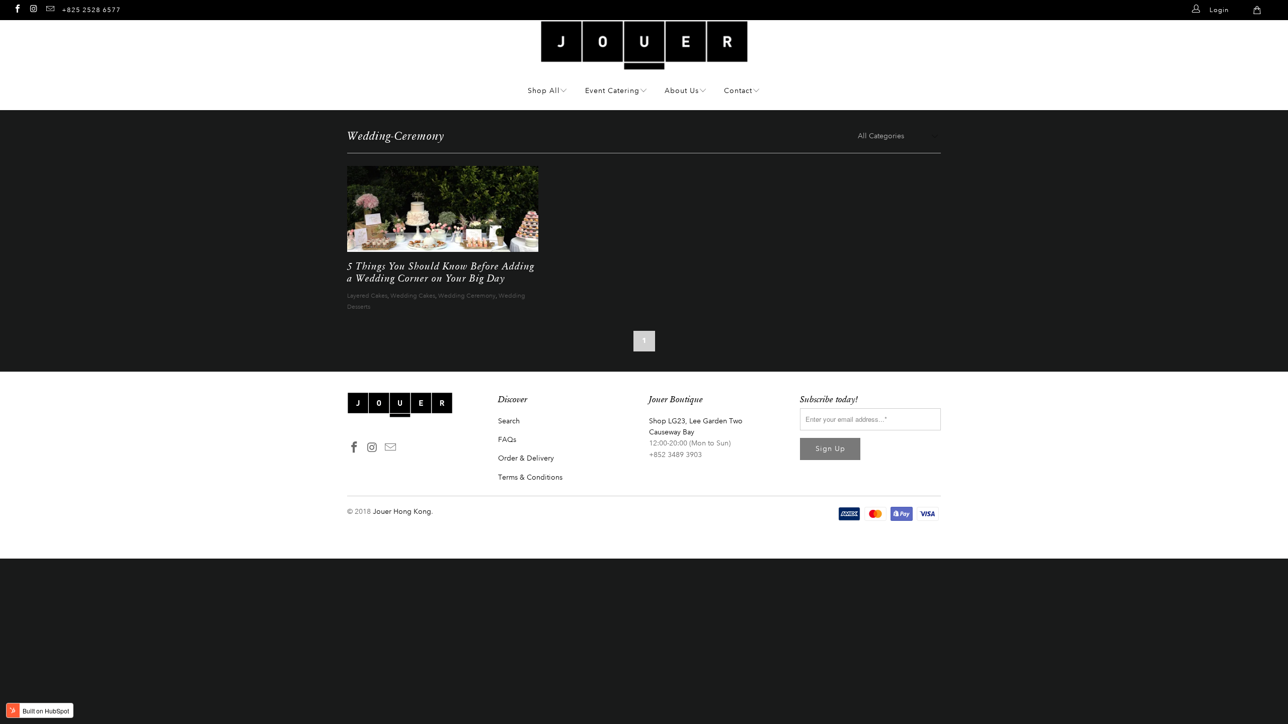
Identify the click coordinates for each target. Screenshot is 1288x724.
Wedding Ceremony (467, 295)
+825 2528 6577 (91, 10)
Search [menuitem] (509, 421)
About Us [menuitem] (682, 90)
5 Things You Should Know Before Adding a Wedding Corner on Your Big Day (440, 271)
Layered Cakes (367, 295)
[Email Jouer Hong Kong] (49, 9)
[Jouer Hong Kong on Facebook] (17, 9)
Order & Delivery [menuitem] (526, 458)
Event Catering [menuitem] (612, 90)
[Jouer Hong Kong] (644, 64)
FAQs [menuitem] (507, 439)
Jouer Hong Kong (402, 511)
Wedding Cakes (412, 295)
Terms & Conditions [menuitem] (530, 477)
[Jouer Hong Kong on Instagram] (33, 9)
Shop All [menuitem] (544, 90)
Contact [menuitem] (738, 90)
